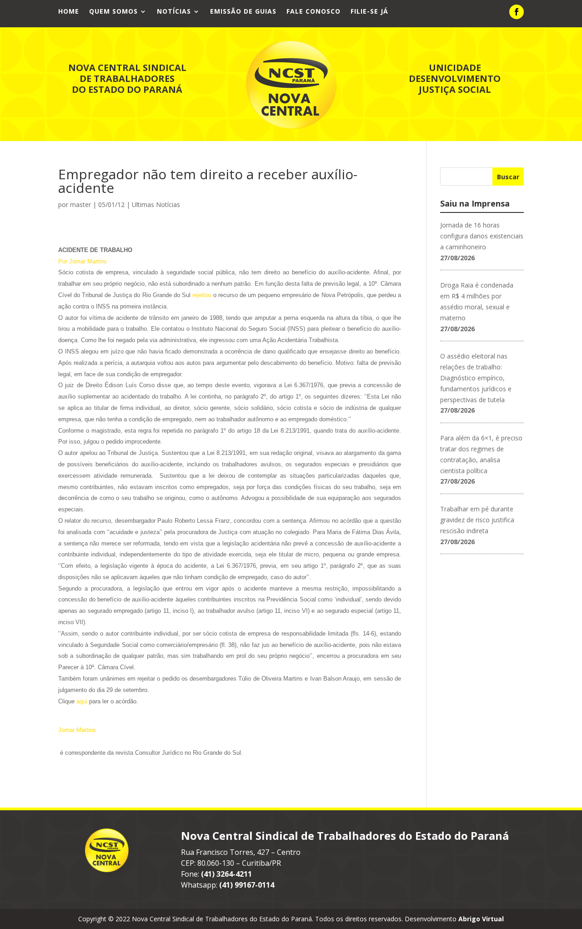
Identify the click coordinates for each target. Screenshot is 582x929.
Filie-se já (369, 11)
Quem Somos (113, 11)
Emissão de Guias (243, 11)
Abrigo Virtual (481, 918)
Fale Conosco (313, 11)
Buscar (508, 176)
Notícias (174, 11)
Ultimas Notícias (156, 204)
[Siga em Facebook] (516, 12)
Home (68, 11)
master (80, 204)
